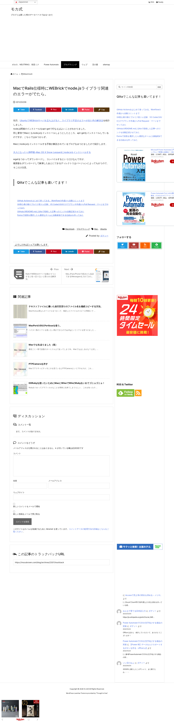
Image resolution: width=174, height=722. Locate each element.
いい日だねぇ (128, 663)
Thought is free (102, 693)
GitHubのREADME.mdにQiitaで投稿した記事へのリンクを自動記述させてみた (50, 211)
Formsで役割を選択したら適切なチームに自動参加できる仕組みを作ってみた (50, 215)
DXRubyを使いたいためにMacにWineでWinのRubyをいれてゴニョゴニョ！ (67, 383)
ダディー (104, 235)
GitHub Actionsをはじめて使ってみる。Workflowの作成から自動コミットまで (50, 200)
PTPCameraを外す (38, 363)
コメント (17, 453)
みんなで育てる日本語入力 (134, 611)
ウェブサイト (19, 492)
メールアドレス (55, 481)
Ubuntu (103, 229)
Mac (96, 229)
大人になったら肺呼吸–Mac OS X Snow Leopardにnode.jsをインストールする (52, 152)
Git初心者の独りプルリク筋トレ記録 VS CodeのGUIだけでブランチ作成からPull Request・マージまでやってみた (139, 121)
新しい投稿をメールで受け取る (26, 514)
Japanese (23, 2)
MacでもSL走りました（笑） (43, 344)
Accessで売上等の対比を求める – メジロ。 (143, 595)
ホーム (15, 74)
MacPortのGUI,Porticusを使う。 (45, 325)
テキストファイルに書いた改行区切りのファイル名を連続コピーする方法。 (66, 306)
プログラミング (83, 229)
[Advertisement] (87, 41)
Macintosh (28, 74)
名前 (15, 481)
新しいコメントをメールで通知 (26, 506)
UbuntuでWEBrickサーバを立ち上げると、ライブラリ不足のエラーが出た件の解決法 (61, 120)
